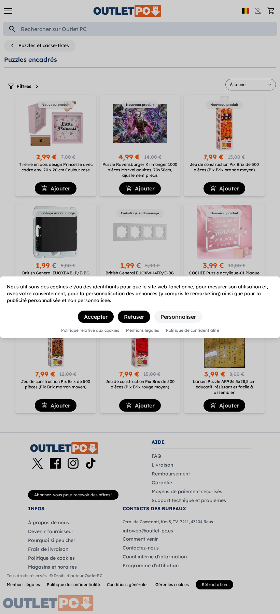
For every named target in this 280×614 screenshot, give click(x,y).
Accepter (96, 316)
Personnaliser (178, 316)
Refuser (134, 316)
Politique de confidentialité (192, 330)
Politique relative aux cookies (90, 330)
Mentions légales (142, 330)
